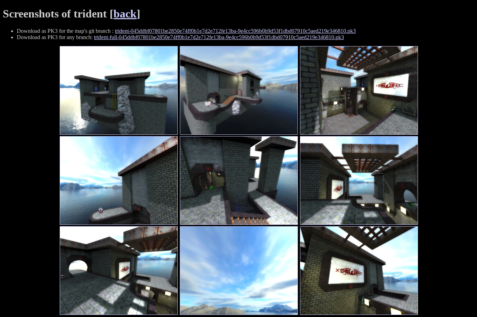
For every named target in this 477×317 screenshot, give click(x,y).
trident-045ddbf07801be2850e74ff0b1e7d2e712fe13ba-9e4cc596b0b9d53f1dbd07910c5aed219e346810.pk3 (235, 31)
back (125, 13)
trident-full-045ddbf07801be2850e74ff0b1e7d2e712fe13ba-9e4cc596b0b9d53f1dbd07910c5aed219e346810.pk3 (219, 37)
